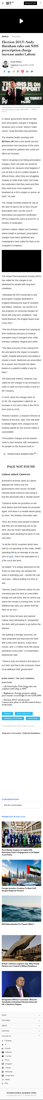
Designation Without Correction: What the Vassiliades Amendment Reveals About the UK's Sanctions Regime (19, 1002)
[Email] (27, 71)
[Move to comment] (32, 71)
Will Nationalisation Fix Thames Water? (18, 924)
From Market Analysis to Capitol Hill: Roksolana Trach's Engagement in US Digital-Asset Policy (21, 852)
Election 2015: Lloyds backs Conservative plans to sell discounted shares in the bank (21, 702)
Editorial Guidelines (31, 733)
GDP (11, 556)
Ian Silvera (17, 62)
